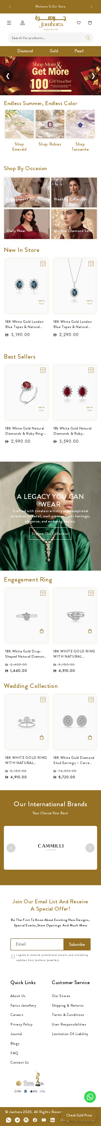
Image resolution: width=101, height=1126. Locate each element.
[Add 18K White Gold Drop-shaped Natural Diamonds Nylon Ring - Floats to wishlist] (43, 593)
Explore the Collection (50, 533)
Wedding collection (70, 199)
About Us (18, 995)
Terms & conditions (68, 1014)
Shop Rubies (50, 144)
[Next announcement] (91, 7)
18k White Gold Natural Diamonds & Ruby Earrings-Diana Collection (72, 431)
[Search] (88, 38)
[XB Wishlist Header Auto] (78, 22)
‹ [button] (11, 848)
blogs (15, 1043)
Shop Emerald (19, 147)
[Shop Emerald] (19, 118)
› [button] (90, 848)
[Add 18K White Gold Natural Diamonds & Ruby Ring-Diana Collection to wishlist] (43, 370)
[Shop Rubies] (50, 118)
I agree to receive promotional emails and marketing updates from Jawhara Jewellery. (52, 957)
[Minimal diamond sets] (74, 217)
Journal (16, 1033)
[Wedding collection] (74, 185)
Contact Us (19, 1062)
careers (16, 1014)
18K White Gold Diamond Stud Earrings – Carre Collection (74, 760)
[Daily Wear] (27, 217)
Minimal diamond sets (73, 231)
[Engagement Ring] (27, 185)
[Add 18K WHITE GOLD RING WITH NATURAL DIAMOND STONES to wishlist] (91, 593)
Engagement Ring (22, 199)
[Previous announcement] (9, 7)
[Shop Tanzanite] (80, 118)
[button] (9, 22)
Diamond (25, 51)
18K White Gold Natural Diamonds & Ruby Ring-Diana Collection (25, 431)
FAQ (14, 1053)
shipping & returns (68, 1005)
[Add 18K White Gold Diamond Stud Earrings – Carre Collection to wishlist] (91, 699)
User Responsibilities (69, 1024)
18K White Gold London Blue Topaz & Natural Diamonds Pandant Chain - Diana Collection (74, 324)
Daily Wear (16, 231)
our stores (61, 995)
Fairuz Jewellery (23, 1005)
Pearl (79, 51)
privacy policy (21, 1024)
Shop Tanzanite (80, 147)
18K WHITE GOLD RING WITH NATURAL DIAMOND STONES (74, 654)
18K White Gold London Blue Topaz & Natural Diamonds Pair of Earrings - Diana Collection (24, 324)
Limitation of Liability (70, 1033)
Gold (54, 51)
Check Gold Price (79, 1115)
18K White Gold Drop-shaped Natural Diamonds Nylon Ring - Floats (26, 654)
